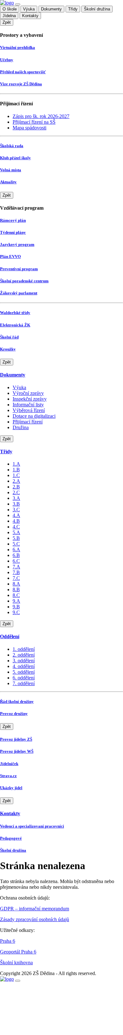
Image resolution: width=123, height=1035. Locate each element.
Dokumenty (51, 9)
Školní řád (9, 337)
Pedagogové (11, 838)
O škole (10, 9)
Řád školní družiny (17, 701)
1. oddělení (24, 649)
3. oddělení (24, 660)
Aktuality (8, 182)
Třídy (73, 9)
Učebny (6, 59)
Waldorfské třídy (15, 312)
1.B (16, 469)
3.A (16, 498)
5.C (16, 544)
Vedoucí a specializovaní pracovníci (32, 826)
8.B (16, 589)
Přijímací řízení (28, 421)
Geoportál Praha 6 (18, 951)
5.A (16, 532)
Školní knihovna (16, 962)
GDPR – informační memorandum (34, 908)
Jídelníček (9, 763)
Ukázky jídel (11, 787)
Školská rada (11, 145)
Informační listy (28, 404)
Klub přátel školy (15, 157)
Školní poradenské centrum (24, 280)
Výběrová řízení (29, 410)
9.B (16, 606)
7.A (16, 566)
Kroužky (8, 349)
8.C (16, 595)
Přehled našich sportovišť (23, 71)
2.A (16, 481)
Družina (21, 427)
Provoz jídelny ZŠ (16, 739)
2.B (16, 486)
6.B (16, 555)
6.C (16, 561)
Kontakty (30, 15)
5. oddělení (24, 672)
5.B (16, 538)
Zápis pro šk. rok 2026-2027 (41, 116)
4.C (16, 526)
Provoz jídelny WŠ (16, 751)
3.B (16, 504)
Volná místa (10, 169)
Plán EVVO (10, 256)
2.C (16, 492)
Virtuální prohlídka (17, 47)
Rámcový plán (13, 220)
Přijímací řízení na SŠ (34, 122)
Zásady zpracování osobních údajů (34, 919)
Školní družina (97, 9)
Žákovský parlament (18, 293)
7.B (16, 572)
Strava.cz (8, 775)
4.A (16, 515)
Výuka (29, 9)
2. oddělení (24, 655)
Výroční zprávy (28, 393)
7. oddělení (24, 683)
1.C (16, 475)
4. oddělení (24, 666)
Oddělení (9, 636)
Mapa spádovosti (29, 127)
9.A (16, 601)
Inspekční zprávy (30, 399)
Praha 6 (7, 941)
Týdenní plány (13, 232)
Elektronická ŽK (15, 325)
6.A (16, 549)
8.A (16, 583)
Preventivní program (19, 268)
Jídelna (9, 15)
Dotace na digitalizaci (34, 416)
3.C (16, 509)
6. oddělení (24, 677)
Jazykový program (17, 244)
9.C (16, 612)
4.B (16, 521)
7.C (16, 578)
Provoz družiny (14, 713)
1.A (16, 464)
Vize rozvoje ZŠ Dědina (21, 84)
